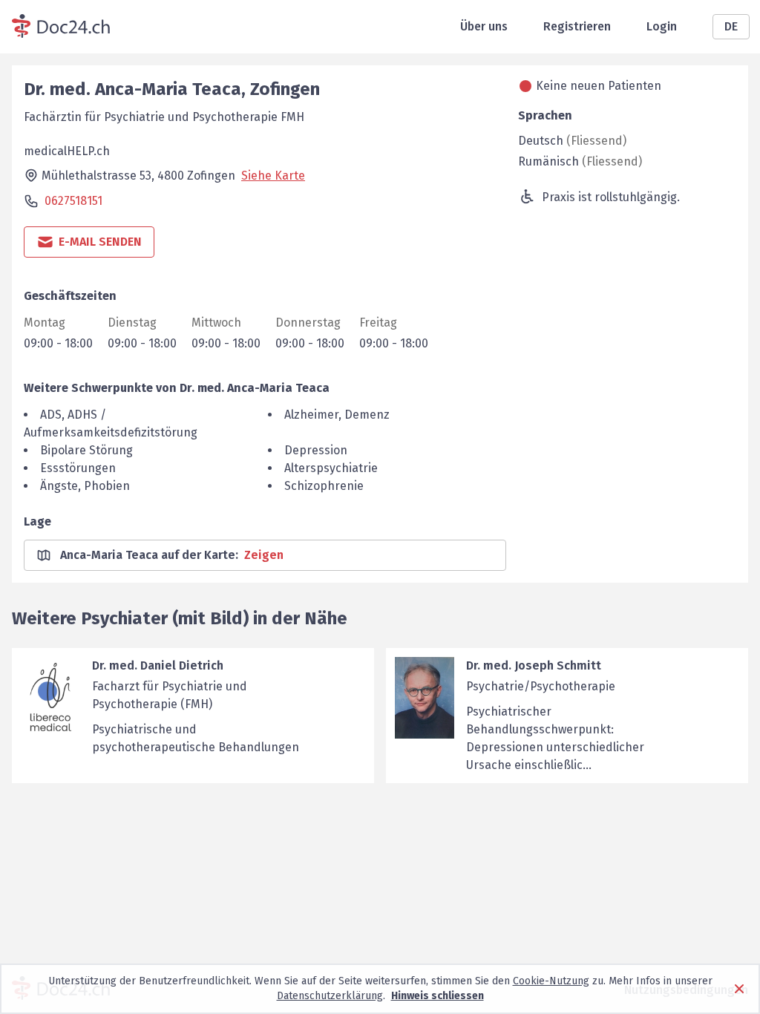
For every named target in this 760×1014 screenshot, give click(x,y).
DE (731, 26)
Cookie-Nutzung (551, 981)
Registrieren (577, 26)
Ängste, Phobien (85, 486)
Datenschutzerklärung (330, 996)
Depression (315, 450)
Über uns (484, 26)
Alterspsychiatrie (331, 468)
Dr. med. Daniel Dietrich (157, 665)
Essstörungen (78, 468)
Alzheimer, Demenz (337, 415)
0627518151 (73, 201)
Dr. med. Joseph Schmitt (533, 665)
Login (661, 26)
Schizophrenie (324, 486)
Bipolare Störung (86, 450)
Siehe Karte (273, 176)
